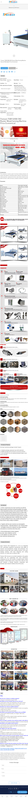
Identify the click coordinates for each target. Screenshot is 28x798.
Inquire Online (4, 68)
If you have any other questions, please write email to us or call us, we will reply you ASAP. (13, 749)
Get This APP (15, 792)
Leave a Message (14, 782)
